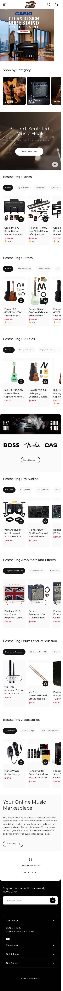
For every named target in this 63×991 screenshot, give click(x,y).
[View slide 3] (32, 872)
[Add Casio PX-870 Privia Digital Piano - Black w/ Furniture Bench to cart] (21, 219)
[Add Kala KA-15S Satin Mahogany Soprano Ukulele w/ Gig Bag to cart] (45, 381)
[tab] (8, 188)
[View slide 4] (36, 872)
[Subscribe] (53, 900)
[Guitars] (14, 91)
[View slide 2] (28, 872)
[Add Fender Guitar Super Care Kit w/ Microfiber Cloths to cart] (45, 762)
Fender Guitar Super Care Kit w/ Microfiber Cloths (38, 774)
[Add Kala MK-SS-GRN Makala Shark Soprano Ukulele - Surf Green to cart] (21, 381)
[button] (27, 56)
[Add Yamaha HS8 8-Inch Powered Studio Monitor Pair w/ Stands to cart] (21, 521)
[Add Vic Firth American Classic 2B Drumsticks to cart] (45, 683)
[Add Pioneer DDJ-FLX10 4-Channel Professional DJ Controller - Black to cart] (45, 521)
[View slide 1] (25, 872)
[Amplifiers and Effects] (38, 91)
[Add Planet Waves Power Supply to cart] (21, 762)
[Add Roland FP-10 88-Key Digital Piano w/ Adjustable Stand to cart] (45, 219)
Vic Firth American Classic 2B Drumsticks (38, 695)
